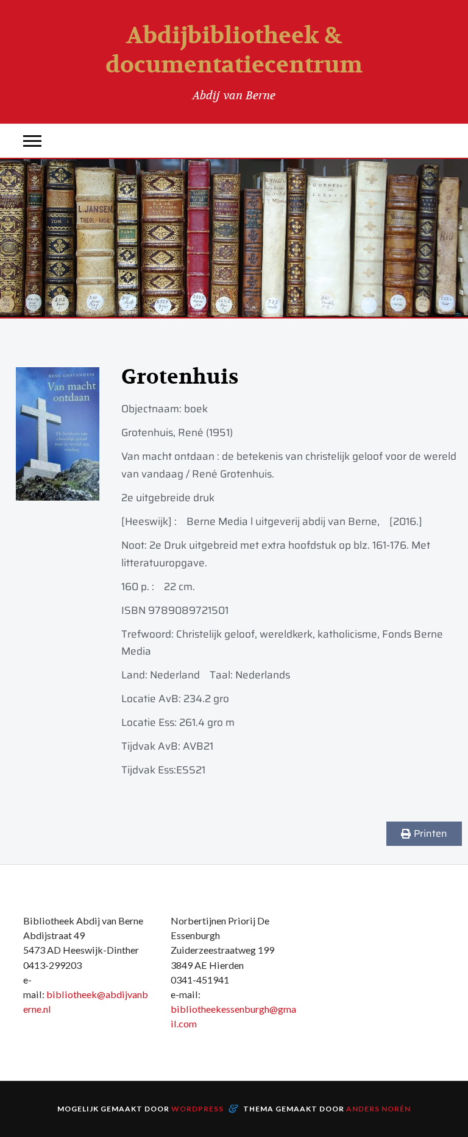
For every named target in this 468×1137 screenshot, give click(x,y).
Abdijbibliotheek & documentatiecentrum (234, 50)
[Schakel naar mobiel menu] (32, 141)
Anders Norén (378, 1108)
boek (196, 409)
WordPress (197, 1108)
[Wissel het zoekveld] (436, 141)
